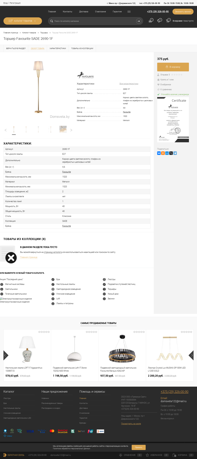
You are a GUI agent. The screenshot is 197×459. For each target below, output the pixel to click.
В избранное (166, 84)
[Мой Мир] (167, 153)
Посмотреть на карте (131, 424)
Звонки (111, 298)
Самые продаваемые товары (98, 323)
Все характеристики (129, 84)
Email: (164, 398)
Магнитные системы (15, 284)
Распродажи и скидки (51, 408)
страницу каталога (53, 252)
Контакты (67, 11)
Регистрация (15, 3)
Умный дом (113, 294)
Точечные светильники (16, 294)
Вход (5, 3)
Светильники (11, 289)
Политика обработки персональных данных (71, 448)
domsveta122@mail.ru (173, 401)
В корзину (175, 67)
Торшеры (112, 289)
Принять (138, 447)
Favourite (127, 112)
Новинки (45, 398)
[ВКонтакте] (159, 153)
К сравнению (166, 89)
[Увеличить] (38, 87)
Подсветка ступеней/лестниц (121, 284)
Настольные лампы (65, 284)
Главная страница (28, 257)
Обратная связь (15, 455)
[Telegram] (175, 153)
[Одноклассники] (163, 153)
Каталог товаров (23, 21)
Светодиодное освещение (68, 289)
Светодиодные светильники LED (17, 418)
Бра (58, 279)
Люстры (112, 279)
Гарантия (117, 11)
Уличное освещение (65, 294)
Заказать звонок (183, 11)
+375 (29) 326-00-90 (158, 11)
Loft (58, 298)
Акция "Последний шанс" (11, 279)
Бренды (82, 423)
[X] (171, 153)
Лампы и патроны (65, 303)
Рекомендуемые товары (52, 403)
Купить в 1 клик (167, 79)
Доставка (83, 11)
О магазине (100, 11)
